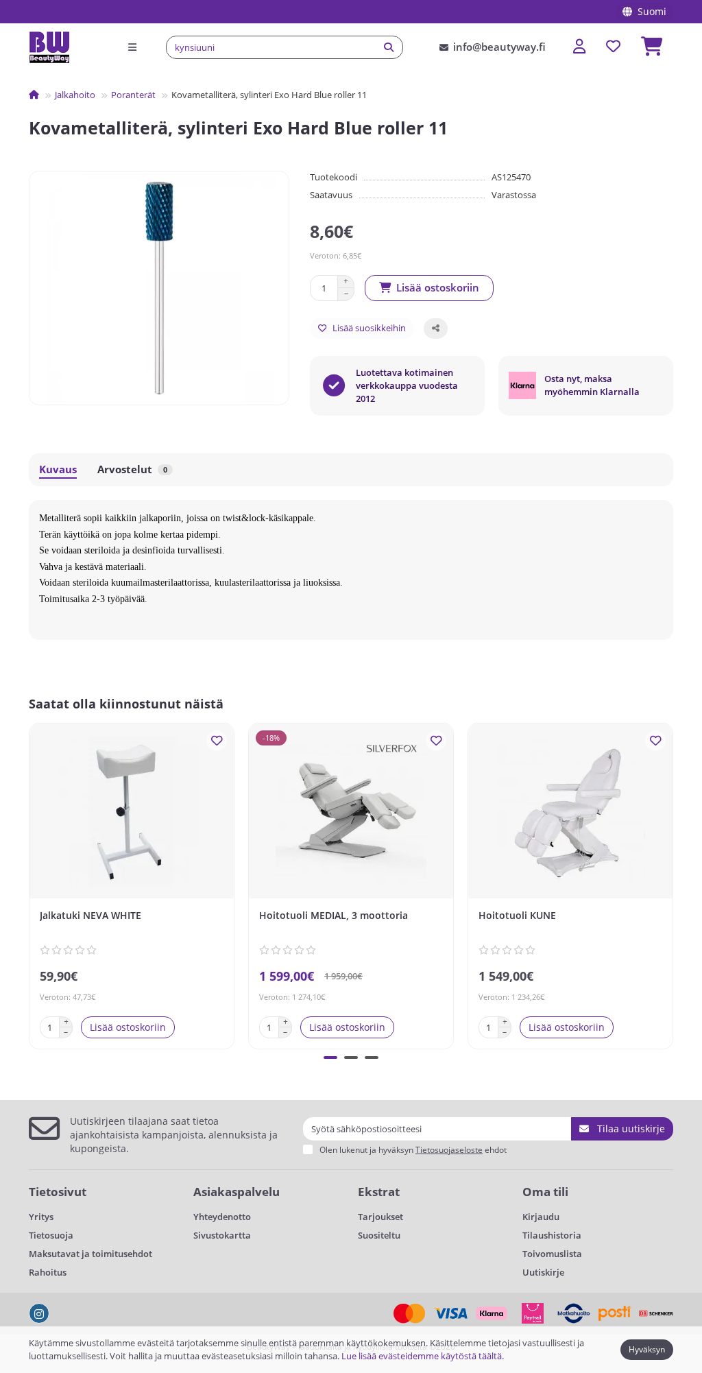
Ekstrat (379, 1191)
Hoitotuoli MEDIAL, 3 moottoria (333, 915)
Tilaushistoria (551, 1235)
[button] (32, 884)
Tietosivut (57, 1191)
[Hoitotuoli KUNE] (570, 813)
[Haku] (388, 47)
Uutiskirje (543, 1272)
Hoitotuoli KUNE (517, 915)
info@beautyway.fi (499, 47)
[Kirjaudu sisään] (579, 47)
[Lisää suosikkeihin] (216, 740)
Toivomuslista (552, 1253)
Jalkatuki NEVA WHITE (90, 915)
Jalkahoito (75, 94)
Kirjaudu (540, 1216)
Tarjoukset (380, 1216)
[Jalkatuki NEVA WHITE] (131, 813)
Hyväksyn (647, 1349)
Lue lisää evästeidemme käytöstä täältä (421, 1356)
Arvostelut (132, 469)
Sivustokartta (222, 1235)
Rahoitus (47, 1272)
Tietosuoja (51, 1235)
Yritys (41, 1216)
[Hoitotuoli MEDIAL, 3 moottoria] (351, 813)
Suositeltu (379, 1235)
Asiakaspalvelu (236, 1191)
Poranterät (133, 94)
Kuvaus (58, 469)
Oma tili (545, 1191)
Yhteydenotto (222, 1216)
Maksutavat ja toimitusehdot (90, 1253)
